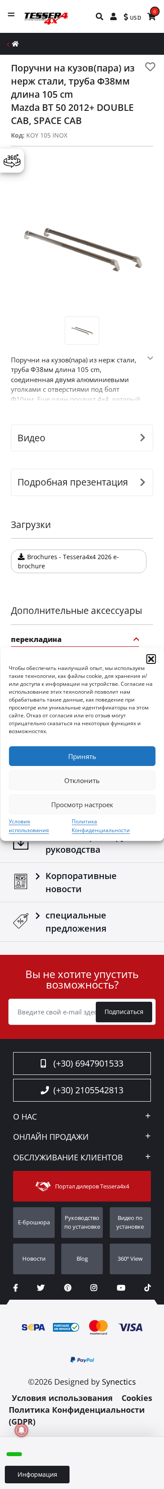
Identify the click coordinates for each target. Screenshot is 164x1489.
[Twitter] (41, 1287)
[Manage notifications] (21, 1430)
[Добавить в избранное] (150, 67)
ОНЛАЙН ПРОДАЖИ (51, 1137)
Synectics (119, 1381)
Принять (82, 756)
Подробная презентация (72, 482)
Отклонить (82, 780)
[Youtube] (121, 1287)
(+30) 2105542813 (88, 1090)
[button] (151, 659)
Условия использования (62, 1398)
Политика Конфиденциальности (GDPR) (77, 1415)
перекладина (36, 640)
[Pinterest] (67, 1287)
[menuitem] (100, 16)
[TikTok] (147, 1287)
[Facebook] (15, 1287)
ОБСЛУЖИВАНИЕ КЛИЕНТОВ (68, 1158)
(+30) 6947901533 (88, 1063)
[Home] (15, 43)
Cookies (137, 1398)
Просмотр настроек (82, 804)
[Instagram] (94, 1287)
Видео (31, 438)
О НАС (25, 1117)
